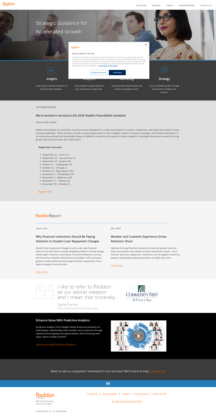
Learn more (42, 271)
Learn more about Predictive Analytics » (56, 344)
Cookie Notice (103, 66)
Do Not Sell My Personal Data (127, 401)
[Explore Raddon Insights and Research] (51, 74)
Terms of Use (159, 393)
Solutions (141, 5)
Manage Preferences (99, 72)
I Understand (117, 72)
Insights (156, 5)
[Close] (146, 44)
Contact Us (157, 371)
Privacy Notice (113, 66)
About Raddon (110, 393)
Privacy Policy (141, 393)
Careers (126, 393)
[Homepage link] (9, 5)
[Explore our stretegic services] (164, 74)
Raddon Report (187, 5)
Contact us (206, 5)
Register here (46, 191)
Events (169, 5)
